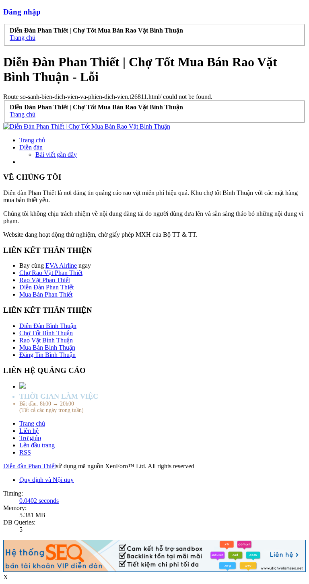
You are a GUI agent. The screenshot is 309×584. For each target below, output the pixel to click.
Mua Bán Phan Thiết (45, 294)
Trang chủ (32, 140)
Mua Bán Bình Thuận (47, 347)
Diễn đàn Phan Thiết (29, 466)
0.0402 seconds (39, 500)
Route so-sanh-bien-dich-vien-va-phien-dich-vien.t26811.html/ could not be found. (107, 96)
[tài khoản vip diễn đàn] (154, 569)
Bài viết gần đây (56, 154)
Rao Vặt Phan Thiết (44, 280)
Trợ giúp (30, 437)
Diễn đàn (31, 147)
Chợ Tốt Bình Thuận (46, 333)
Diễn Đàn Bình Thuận (47, 325)
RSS (25, 452)
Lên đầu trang (37, 445)
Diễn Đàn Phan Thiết (46, 287)
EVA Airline (61, 265)
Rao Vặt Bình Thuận (46, 340)
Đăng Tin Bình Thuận (47, 354)
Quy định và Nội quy (46, 479)
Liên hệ (29, 430)
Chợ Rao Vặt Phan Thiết (50, 272)
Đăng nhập (22, 12)
